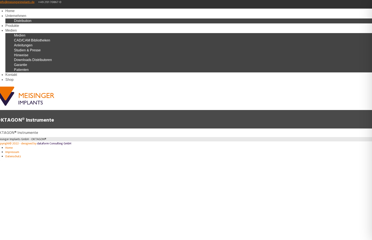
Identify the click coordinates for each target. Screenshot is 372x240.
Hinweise (21, 55)
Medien (11, 30)
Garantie (20, 65)
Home (10, 11)
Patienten (21, 70)
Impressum (12, 152)
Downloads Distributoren (33, 60)
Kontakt (11, 74)
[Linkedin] (7, 6)
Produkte (12, 26)
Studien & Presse (27, 50)
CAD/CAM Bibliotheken (32, 40)
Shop (9, 79)
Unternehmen (15, 16)
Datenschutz (13, 156)
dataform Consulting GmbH (54, 143)
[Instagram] (4, 6)
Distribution (22, 21)
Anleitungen (23, 45)
